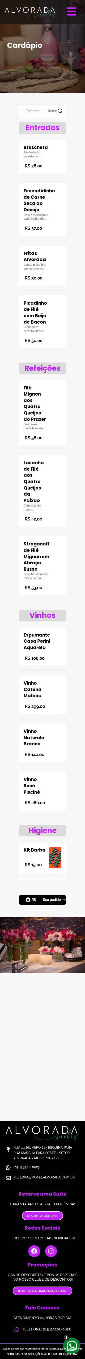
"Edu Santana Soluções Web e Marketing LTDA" (42, 1354)
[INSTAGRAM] (51, 1251)
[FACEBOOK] (34, 1251)
